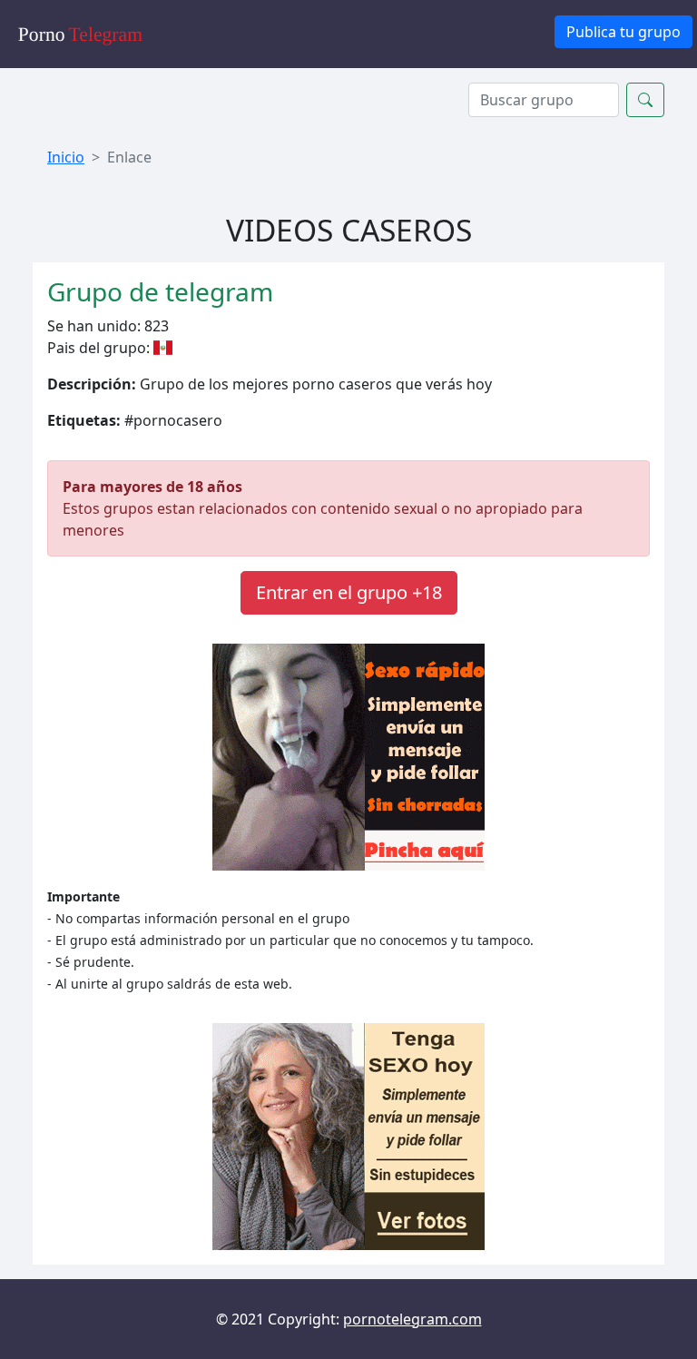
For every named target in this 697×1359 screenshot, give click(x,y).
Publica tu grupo (623, 32)
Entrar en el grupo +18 (349, 592)
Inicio (65, 157)
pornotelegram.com (412, 1319)
